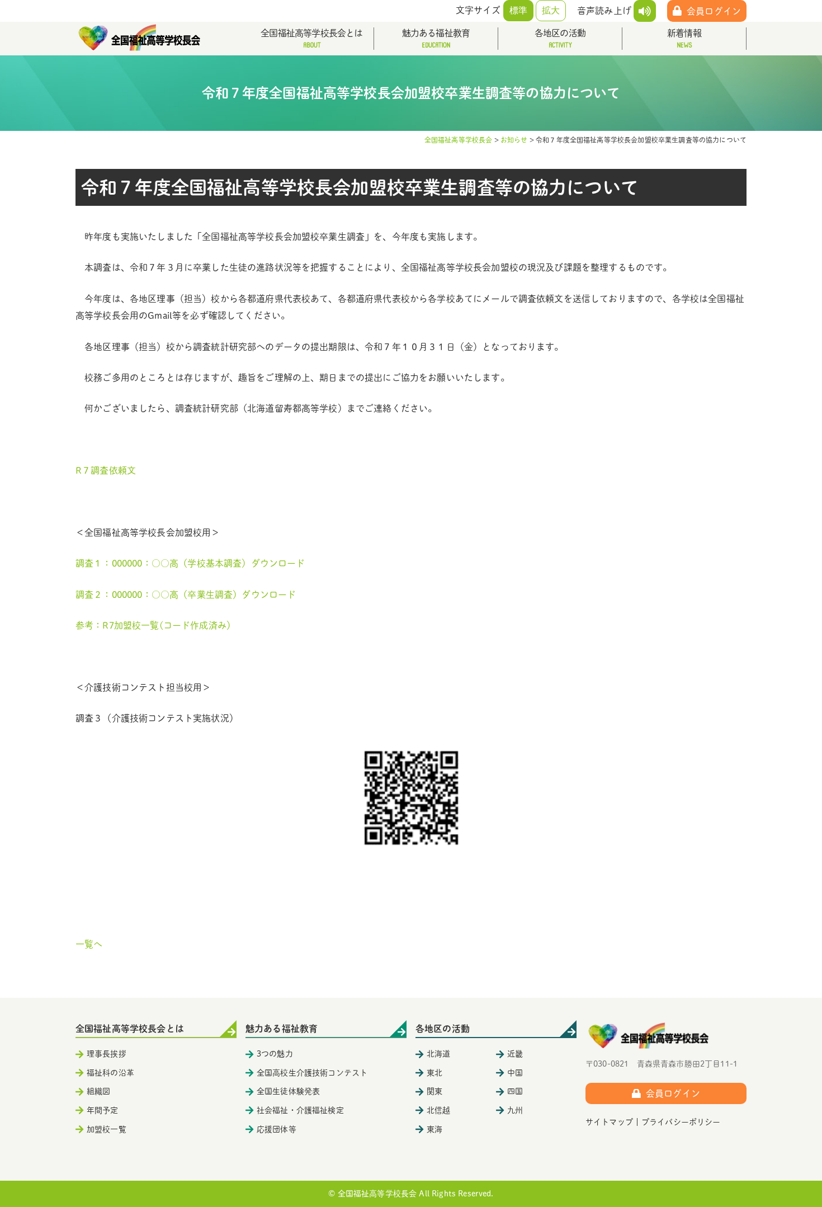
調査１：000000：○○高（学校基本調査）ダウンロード (190, 563)
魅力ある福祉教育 (436, 33)
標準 (518, 10)
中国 (515, 1073)
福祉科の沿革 (110, 1073)
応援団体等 (276, 1129)
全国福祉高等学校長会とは (311, 33)
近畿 (515, 1054)
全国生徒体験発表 (288, 1091)
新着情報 (684, 33)
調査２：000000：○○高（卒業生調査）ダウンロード (185, 594)
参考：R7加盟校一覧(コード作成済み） (155, 625)
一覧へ (88, 944)
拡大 (551, 10)
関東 (434, 1091)
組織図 (98, 1091)
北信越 (438, 1110)
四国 (515, 1091)
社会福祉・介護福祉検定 (300, 1110)
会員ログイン (714, 11)
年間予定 (103, 1110)
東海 (434, 1129)
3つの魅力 (275, 1054)
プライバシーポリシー (681, 1122)
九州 (515, 1110)
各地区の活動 (560, 33)
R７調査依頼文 (105, 470)
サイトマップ (609, 1122)
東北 (434, 1073)
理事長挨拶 (106, 1054)
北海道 (438, 1054)
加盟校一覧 (106, 1129)
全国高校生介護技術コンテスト (312, 1073)
